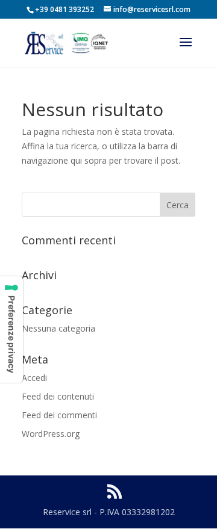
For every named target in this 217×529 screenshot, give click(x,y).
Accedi (34, 377)
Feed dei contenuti (58, 396)
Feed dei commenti (59, 415)
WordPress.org (51, 433)
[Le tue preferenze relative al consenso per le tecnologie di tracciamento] (11, 329)
